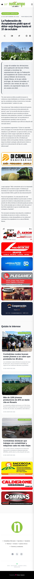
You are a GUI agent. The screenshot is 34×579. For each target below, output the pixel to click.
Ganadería (27, 541)
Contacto (15, 543)
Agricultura (20, 541)
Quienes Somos (23, 543)
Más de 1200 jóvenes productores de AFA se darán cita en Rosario (16, 399)
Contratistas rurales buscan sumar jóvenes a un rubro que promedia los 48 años (16, 356)
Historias (9, 543)
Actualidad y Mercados (9, 541)
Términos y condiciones (17, 546)
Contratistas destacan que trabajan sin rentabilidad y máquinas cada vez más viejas (17, 443)
